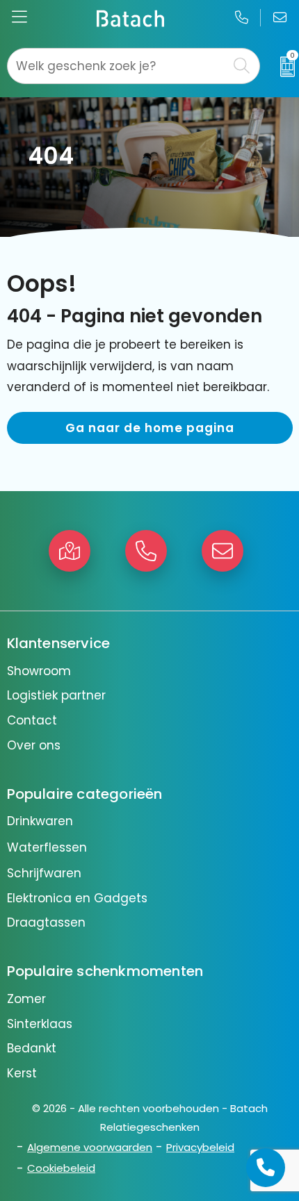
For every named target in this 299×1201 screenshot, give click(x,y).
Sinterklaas (39, 1024)
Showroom (39, 671)
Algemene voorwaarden (89, 1147)
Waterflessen (47, 847)
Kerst (22, 1073)
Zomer (26, 999)
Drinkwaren (40, 821)
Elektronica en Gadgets (77, 898)
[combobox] (118, 66)
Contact (32, 720)
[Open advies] (265, 1167)
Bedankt (31, 1048)
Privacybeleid (200, 1147)
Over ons (33, 745)
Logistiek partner (56, 695)
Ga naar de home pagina (149, 428)
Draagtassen (46, 922)
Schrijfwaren (44, 873)
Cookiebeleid (61, 1168)
